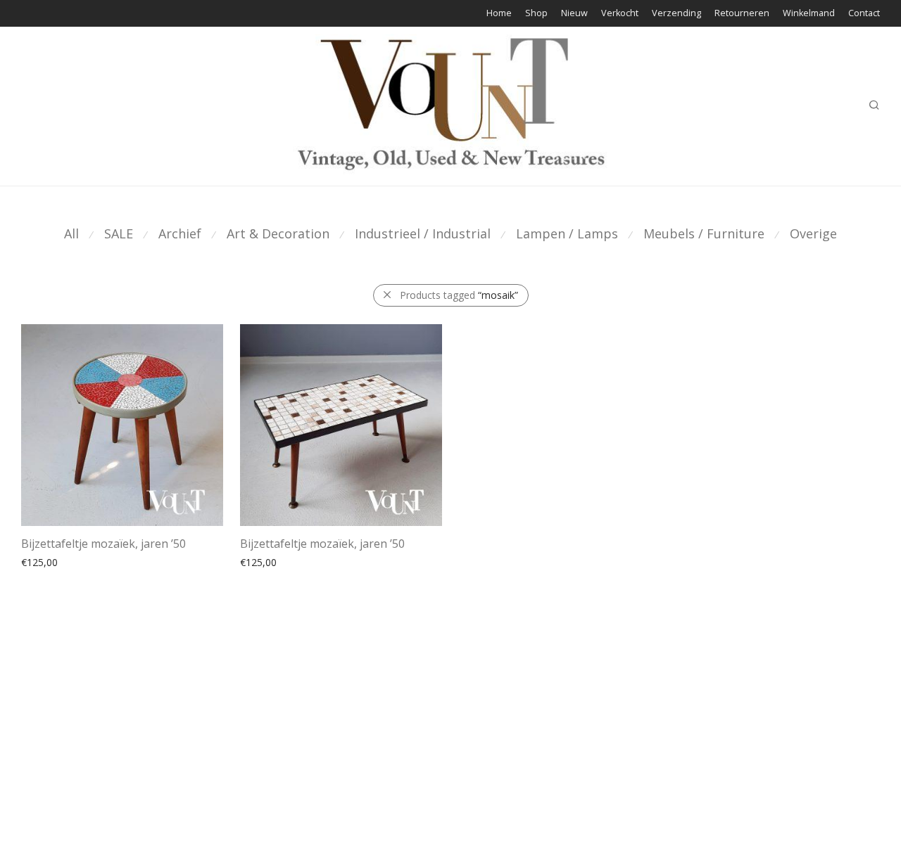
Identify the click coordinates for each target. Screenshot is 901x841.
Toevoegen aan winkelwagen (80, 577)
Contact (864, 13)
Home (499, 13)
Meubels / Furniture (703, 233)
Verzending (676, 13)
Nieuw (574, 13)
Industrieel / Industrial (423, 233)
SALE (118, 233)
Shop (536, 13)
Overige (813, 233)
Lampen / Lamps (567, 233)
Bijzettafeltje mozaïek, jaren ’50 (103, 543)
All (71, 233)
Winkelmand (809, 13)
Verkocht (619, 13)
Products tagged (459, 295)
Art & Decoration (278, 233)
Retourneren (741, 13)
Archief (179, 233)
